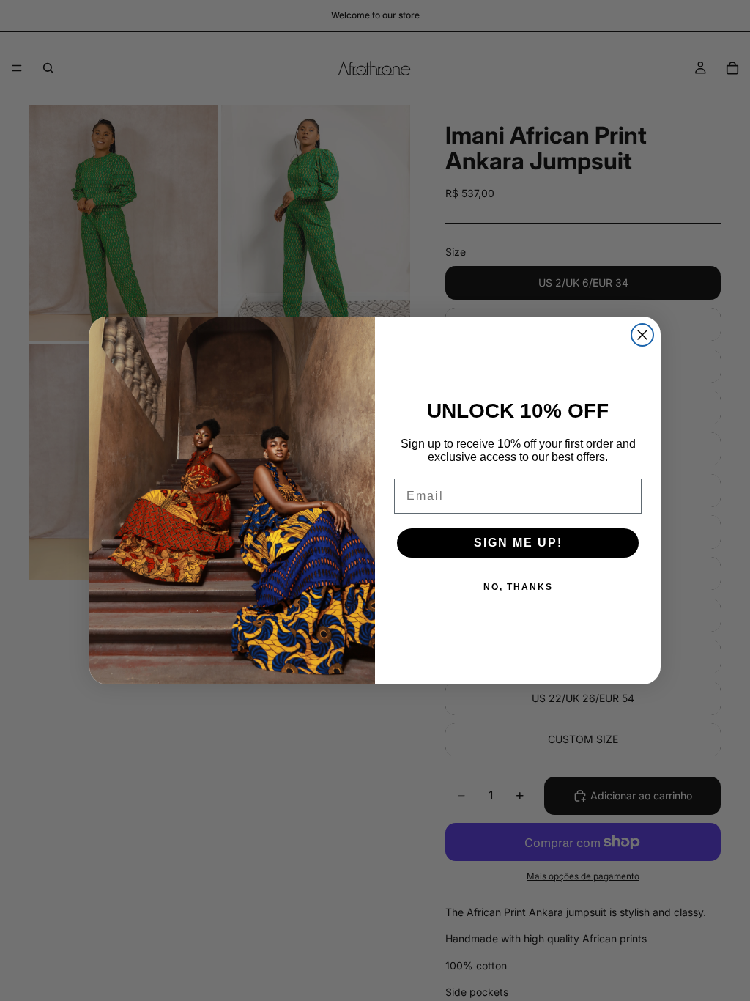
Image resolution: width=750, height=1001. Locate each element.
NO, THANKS (518, 587)
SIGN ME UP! (518, 542)
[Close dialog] (642, 335)
